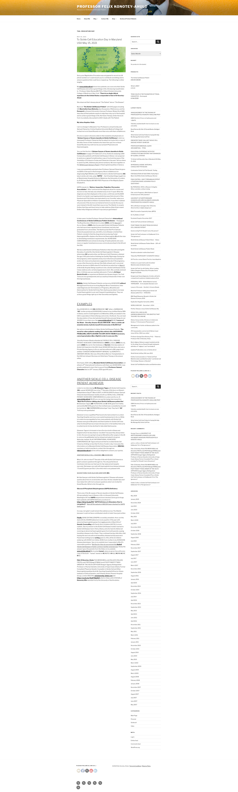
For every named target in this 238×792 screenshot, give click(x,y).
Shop (113, 19)
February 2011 (135, 638)
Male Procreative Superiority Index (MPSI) (143, 211)
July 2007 (134, 697)
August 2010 (135, 652)
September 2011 (136, 628)
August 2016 (135, 576)
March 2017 (134, 565)
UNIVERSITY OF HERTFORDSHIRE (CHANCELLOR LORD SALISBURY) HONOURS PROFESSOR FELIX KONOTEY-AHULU (145, 200)
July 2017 (133, 558)
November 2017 (136, 548)
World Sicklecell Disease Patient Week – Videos (145, 240)
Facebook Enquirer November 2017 (141, 218)
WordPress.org (135, 747)
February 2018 (135, 544)
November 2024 (136, 502)
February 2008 (135, 680)
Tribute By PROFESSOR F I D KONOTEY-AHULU (145, 256)
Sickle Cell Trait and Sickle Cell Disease (142, 222)
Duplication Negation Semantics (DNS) (142, 302)
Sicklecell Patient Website (128, 19)
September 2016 (136, 572)
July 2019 (133, 523)
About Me (87, 19)
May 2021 (134, 516)
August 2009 (135, 670)
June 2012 (134, 617)
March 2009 (134, 673)
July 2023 (134, 506)
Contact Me (104, 19)
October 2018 (135, 530)
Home (78, 19)
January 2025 (135, 499)
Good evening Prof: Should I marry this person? (144, 231)
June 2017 (134, 562)
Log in (132, 737)
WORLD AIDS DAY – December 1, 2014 (142, 305)
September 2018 (136, 534)
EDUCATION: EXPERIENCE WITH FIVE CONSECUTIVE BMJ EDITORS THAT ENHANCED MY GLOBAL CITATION (146, 153)
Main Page (134, 715)
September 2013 (136, 607)
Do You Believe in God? (137, 215)
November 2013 (136, 603)
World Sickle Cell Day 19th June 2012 (142, 353)
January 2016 (135, 579)
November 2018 (136, 527)
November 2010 (136, 645)
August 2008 (135, 676)
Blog (95, 19)
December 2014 (136, 586)
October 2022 (135, 513)
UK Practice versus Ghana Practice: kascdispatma (146, 259)
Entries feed (134, 740)
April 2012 (134, 621)
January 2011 (135, 642)
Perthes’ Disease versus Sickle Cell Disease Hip (145, 309)
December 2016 (136, 569)
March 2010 (134, 663)
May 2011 (134, 631)
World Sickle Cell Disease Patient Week (142, 249)
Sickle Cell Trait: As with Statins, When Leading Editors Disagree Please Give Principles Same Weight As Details (145, 270)
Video (132, 726)
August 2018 (135, 537)
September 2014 (136, 593)
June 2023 (134, 509)
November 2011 (135, 624)
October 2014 (135, 590)
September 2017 (136, 551)
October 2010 (135, 649)
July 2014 (133, 596)
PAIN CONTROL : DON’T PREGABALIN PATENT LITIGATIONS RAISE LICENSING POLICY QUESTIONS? (145, 181)
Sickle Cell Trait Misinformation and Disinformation (146, 364)
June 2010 (134, 656)
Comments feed (135, 744)
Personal (133, 719)
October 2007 (135, 690)
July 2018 (133, 541)
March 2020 (134, 520)
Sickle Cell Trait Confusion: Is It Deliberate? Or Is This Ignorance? (145, 477)
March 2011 (134, 635)
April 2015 (134, 583)
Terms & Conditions (135, 766)
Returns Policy (146, 766)
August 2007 (135, 694)
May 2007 (134, 704)
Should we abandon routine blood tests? (142, 252)
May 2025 (134, 495)
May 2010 (134, 659)
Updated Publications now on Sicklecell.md (143, 350)
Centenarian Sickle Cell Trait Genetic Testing (144, 170)
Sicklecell (133, 722)
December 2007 (136, 687)
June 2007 (134, 701)
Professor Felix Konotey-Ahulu (112, 6)
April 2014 (134, 600)
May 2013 (134, 610)
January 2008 (135, 683)
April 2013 (134, 614)
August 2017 (134, 555)
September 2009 (136, 666)
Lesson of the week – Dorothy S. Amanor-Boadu (145, 287)
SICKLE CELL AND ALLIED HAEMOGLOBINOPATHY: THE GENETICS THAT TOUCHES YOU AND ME (145, 314)
